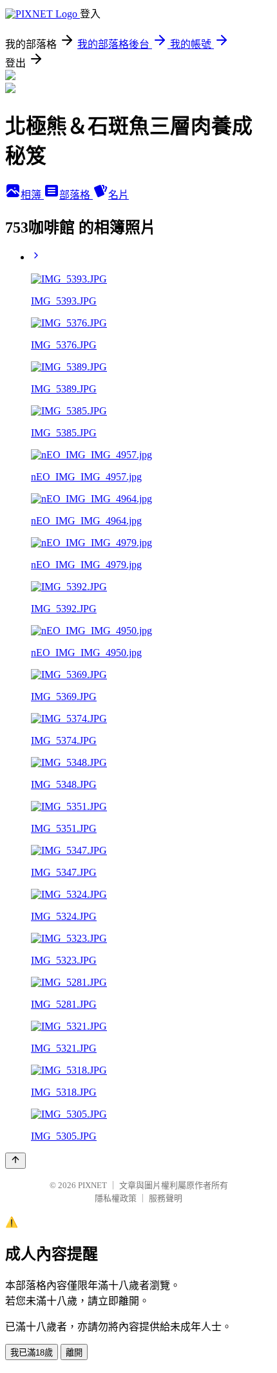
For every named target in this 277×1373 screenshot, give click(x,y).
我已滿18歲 (31, 1352)
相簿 (32, 194)
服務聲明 (165, 1198)
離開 (74, 1352)
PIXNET (92, 1185)
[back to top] (15, 1161)
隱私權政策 (116, 1198)
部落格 (76, 194)
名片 (118, 194)
